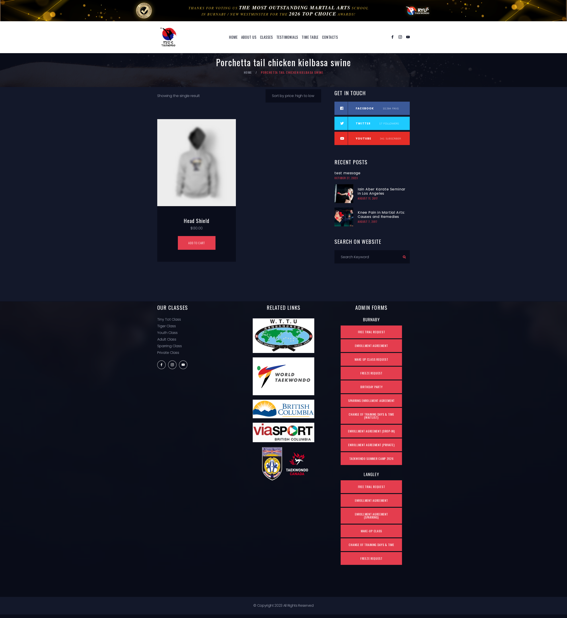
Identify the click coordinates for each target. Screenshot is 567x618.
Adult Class (166, 339)
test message (347, 173)
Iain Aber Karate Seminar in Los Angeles (382, 191)
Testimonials (287, 37)
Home (233, 37)
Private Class (168, 352)
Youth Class (167, 332)
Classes (266, 37)
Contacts (330, 37)
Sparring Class (169, 346)
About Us (248, 37)
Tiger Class (166, 326)
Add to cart (196, 242)
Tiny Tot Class (169, 319)
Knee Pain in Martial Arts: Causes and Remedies (381, 214)
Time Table (310, 37)
